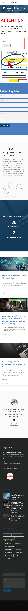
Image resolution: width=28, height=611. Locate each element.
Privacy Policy (18, 605)
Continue (6, 45)
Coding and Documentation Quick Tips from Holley (17, 495)
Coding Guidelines (9, 540)
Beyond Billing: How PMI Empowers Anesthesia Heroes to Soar (13, 364)
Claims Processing (18, 537)
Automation (7, 537)
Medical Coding (19, 552)
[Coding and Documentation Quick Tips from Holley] (6, 496)
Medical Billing (8, 552)
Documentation (8, 549)
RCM (17, 555)
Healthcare (18, 549)
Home (9, 10)
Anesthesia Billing (18, 534)
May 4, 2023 (14, 512)
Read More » (5, 289)
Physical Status (8, 555)
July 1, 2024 (13, 499)
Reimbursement (8, 558)
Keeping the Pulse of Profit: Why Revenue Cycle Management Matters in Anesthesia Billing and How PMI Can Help (17, 506)
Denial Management (9, 546)
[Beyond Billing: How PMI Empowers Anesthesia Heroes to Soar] (6, 517)
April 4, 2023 (14, 520)
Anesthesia (7, 534)
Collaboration (8, 543)
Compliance (18, 543)
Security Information (14, 607)
